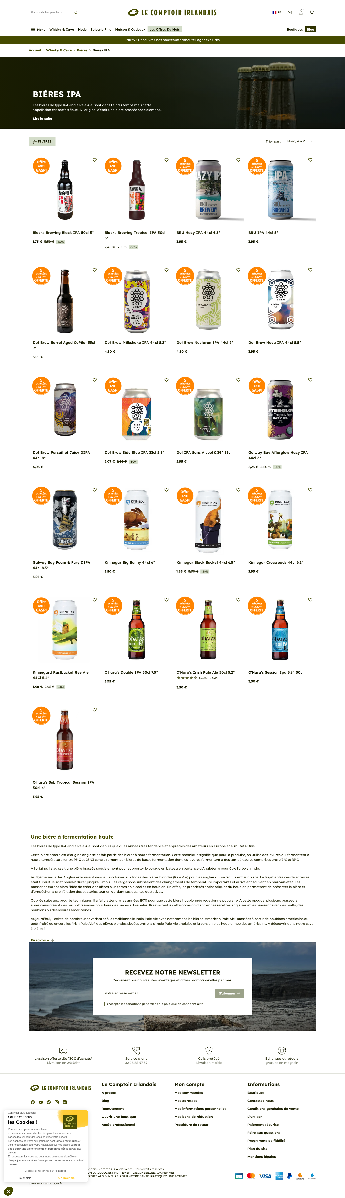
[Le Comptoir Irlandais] (172, 12)
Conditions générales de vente (273, 1109)
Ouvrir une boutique (119, 1117)
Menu (41, 30)
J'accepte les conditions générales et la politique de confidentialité (155, 1004)
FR (279, 12)
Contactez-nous (260, 1101)
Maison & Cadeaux (130, 29)
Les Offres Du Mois (165, 29)
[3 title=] (181, 678)
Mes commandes (188, 1093)
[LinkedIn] (65, 1102)
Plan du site (257, 1149)
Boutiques (295, 29)
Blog (310, 29)
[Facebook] (33, 1102)
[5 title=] (185, 678)
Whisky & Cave (62, 29)
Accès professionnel (118, 1125)
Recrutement (113, 1109)
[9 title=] (193, 678)
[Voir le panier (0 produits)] (311, 12)
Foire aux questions (264, 1133)
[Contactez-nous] (289, 12)
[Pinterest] (49, 1102)
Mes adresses (185, 1101)
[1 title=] (176, 678)
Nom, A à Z (296, 141)
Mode (82, 29)
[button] (8, 1191)
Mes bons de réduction (193, 1117)
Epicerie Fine (100, 29)
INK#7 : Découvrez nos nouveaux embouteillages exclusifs (172, 40)
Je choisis (25, 1177)
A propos (109, 1093)
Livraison (255, 1117)
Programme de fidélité (266, 1141)
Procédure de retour (191, 1125)
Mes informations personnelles (200, 1109)
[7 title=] (189, 678)
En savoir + (40, 940)
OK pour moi (66, 1177)
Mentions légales (261, 1157)
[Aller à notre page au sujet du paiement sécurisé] (275, 1176)
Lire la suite (42, 119)
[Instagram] (57, 1102)
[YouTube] (41, 1102)
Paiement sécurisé (263, 1125)
